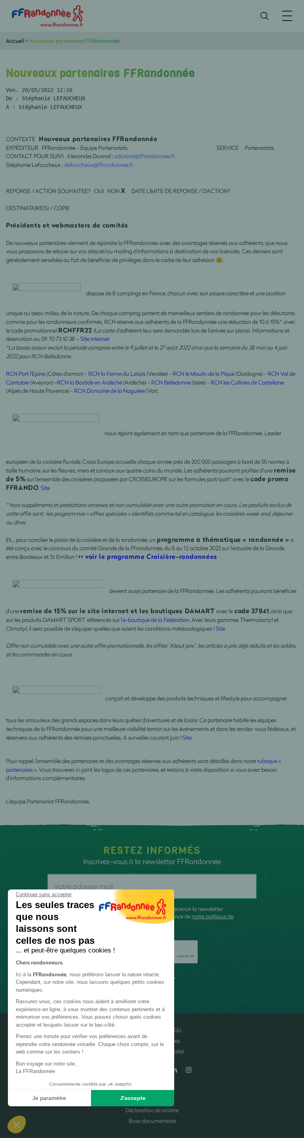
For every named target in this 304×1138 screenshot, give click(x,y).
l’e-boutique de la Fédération (155, 620)
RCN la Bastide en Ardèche (89, 382)
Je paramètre (49, 1098)
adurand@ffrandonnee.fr (144, 156)
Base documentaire (152, 1121)
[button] (16, 1124)
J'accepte (133, 1098)
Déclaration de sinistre (152, 1110)
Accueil (15, 40)
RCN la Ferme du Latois (116, 373)
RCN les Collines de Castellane (247, 382)
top (290, 1084)
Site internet (94, 338)
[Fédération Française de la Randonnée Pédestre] (47, 15)
